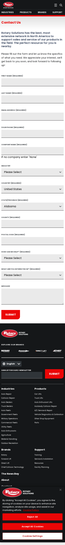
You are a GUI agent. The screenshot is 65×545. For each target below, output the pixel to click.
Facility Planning (41, 467)
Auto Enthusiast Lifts (43, 402)
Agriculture (6, 435)
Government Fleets (9, 415)
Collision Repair (8, 398)
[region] (32, 514)
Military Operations (9, 419)
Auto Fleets (6, 411)
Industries (7, 388)
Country (11, 183)
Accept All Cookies (32, 526)
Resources (39, 463)
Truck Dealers (7, 406)
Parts (36, 423)
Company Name (14, 145)
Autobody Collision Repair (45, 406)
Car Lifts (38, 394)
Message (5, 286)
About (5, 480)
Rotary (4, 455)
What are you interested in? (20, 269)
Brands (5, 449)
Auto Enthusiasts (8, 431)
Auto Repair (6, 394)
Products (40, 388)
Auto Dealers (6, 402)
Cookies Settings (32, 536)
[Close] (60, 489)
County (10, 218)
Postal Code (13, 235)
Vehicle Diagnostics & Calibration (49, 415)
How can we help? (15, 252)
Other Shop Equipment (44, 419)
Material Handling (9, 439)
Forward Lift (6, 459)
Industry (5, 166)
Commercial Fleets (9, 423)
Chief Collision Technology (12, 467)
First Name (12, 76)
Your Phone (12, 128)
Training (38, 455)
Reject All (32, 516)
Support (39, 449)
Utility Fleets (6, 427)
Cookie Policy (31, 510)
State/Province (14, 200)
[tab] (8, 12)
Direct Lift (5, 463)
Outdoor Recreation (9, 443)
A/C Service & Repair (43, 411)
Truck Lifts (38, 398)
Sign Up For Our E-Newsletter (16, 370)
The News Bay (10, 473)
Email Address (13, 110)
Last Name (11, 93)
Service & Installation (43, 459)
